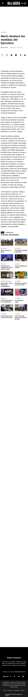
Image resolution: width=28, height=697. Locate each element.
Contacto (22, 690)
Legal (4, 690)
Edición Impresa (9, 232)
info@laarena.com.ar (19, 671)
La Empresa (10, 690)
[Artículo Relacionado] (7, 242)
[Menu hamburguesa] (3, 3)
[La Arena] (13, 3)
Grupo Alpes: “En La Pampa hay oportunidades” (7, 285)
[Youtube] (23, 677)
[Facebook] (10, 677)
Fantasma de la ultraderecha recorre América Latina (7, 267)
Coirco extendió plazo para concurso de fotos (21, 317)
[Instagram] (14, 677)
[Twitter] (19, 677)
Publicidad (16, 690)
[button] (7, 55)
